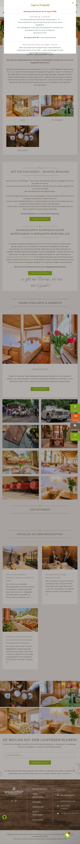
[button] (55, 816)
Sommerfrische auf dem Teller (40, 44)
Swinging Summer (40, 16)
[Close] (73, 3)
